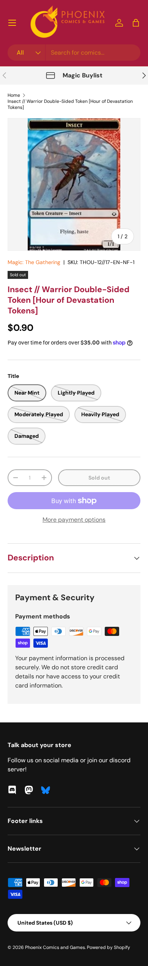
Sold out (99, 477)
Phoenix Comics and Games (55, 947)
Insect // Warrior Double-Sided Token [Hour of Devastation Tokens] (70, 104)
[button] (136, 22)
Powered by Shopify (108, 947)
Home (14, 95)
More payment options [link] (74, 520)
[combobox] (74, 52)
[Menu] (12, 22)
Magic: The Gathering (34, 262)
